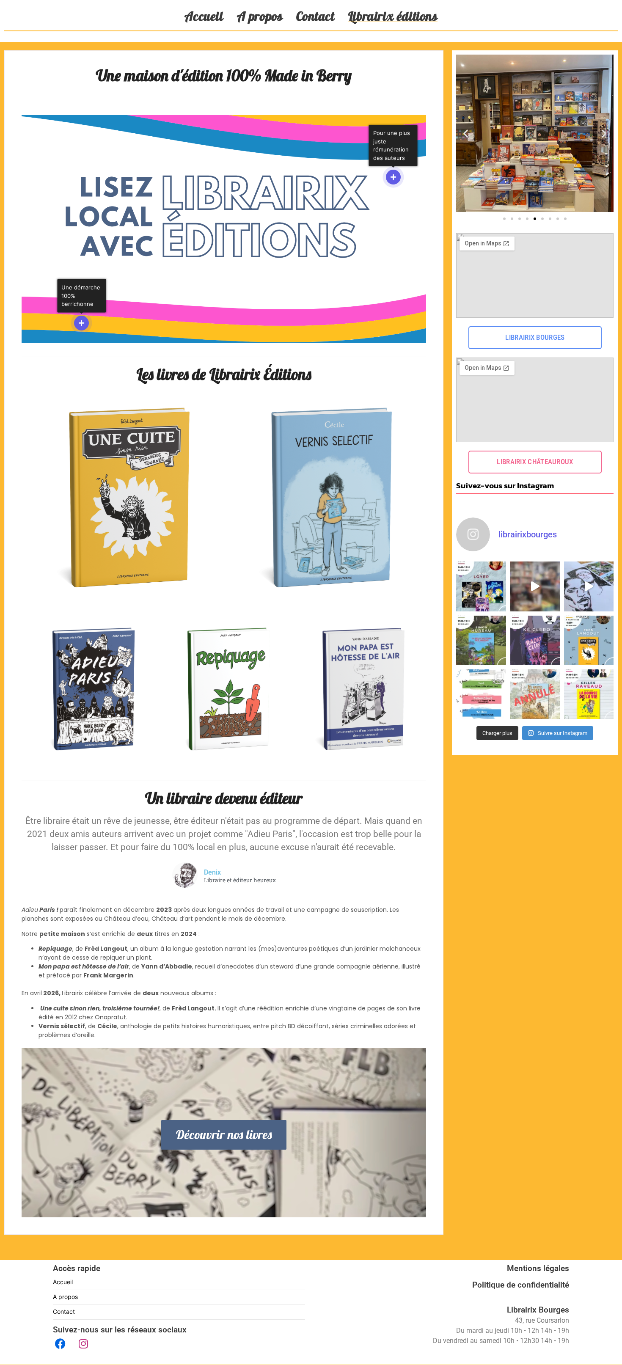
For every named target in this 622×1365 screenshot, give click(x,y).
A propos (260, 16)
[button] (465, 133)
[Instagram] (83, 1343)
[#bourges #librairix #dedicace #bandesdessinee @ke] (589, 586)
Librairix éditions (393, 16)
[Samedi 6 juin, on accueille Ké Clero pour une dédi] (535, 640)
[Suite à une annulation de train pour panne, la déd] (535, 694)
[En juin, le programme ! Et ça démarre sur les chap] (481, 694)
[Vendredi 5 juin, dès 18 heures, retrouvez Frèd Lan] (589, 640)
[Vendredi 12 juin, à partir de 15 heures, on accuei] (481, 640)
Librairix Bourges (538, 1310)
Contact (315, 16)
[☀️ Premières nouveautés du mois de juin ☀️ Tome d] (535, 586)
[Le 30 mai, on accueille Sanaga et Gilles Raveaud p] (589, 694)
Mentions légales (538, 1268)
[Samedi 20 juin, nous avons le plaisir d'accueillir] (481, 586)
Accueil (203, 16)
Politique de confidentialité (520, 1285)
